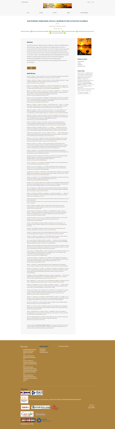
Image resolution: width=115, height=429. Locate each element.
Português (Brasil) (25, 2)
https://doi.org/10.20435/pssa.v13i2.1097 (57, 26)
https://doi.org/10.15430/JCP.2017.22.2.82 (48, 278)
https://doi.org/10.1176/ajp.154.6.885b (51, 237)
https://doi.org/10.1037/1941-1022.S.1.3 (40, 190)
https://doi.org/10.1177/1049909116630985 (46, 243)
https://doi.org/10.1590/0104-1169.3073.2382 (40, 153)
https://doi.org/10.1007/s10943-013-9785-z (36, 262)
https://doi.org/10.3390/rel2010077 (59, 125)
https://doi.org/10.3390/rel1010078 (56, 233)
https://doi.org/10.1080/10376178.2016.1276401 (54, 282)
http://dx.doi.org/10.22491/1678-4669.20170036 (37, 119)
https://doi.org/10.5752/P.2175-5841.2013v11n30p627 (38, 174)
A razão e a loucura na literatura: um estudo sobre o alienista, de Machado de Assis (30, 362)
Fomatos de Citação (83, 93)
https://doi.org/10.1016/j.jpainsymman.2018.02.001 (38, 102)
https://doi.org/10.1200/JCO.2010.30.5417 (36, 319)
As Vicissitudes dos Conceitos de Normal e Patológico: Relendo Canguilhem (29, 351)
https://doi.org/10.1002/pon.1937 (35, 309)
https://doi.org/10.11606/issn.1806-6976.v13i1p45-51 (38, 294)
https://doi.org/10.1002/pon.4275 (55, 107)
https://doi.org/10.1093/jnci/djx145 (35, 220)
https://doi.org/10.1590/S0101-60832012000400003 (53, 299)
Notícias (55, 12)
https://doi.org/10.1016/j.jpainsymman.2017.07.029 (38, 95)
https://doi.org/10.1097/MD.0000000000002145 (37, 160)
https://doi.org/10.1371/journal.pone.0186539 (51, 185)
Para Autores (42, 350)
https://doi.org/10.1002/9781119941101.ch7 (51, 148)
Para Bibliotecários (44, 352)
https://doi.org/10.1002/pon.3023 (35, 208)
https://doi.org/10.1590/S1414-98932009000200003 (49, 88)
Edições (41, 12)
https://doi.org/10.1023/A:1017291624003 (36, 83)
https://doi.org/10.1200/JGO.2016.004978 (59, 112)
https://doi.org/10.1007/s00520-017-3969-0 (36, 215)
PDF (29, 68)
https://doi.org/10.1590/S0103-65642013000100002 (38, 180)
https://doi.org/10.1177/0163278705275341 (48, 141)
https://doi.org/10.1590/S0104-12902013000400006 (57, 266)
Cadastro (88, 2)
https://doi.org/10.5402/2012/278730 (48, 230)
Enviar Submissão (84, 12)
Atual (28, 12)
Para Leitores (43, 349)
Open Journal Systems (63, 346)
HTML (33, 68)
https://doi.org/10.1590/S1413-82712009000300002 (38, 169)
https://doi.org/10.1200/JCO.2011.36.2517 (58, 130)
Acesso (93, 2)
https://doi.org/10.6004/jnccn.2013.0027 (36, 196)
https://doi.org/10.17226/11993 (53, 77)
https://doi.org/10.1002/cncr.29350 (48, 287)
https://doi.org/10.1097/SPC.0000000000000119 (37, 255)
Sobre (68, 12)
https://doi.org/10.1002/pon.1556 (47, 135)
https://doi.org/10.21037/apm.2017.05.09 (42, 303)
